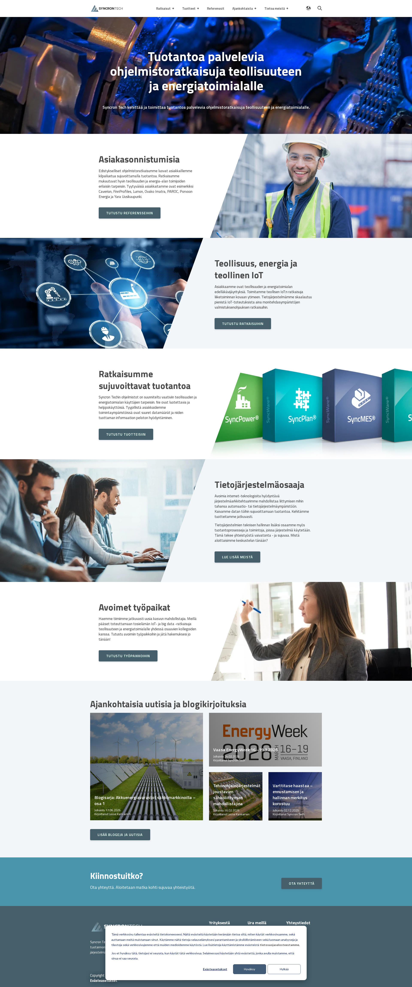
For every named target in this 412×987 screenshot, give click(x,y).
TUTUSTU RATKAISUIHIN (243, 323)
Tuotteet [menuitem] (188, 8)
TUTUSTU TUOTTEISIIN (126, 434)
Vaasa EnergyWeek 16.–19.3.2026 (245, 749)
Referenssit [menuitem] (215, 8)
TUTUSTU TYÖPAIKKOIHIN (128, 655)
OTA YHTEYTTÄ (301, 883)
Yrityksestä (219, 922)
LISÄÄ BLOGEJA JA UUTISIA (120, 834)
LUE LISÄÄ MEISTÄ (237, 557)
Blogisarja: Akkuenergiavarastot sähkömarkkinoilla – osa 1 (144, 800)
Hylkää (284, 969)
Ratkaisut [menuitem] (163, 8)
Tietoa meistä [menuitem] (274, 8)
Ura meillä (257, 922)
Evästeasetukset (215, 969)
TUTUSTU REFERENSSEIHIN (129, 213)
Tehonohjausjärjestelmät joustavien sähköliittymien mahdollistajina (237, 794)
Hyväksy (249, 969)
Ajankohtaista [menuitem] (242, 8)
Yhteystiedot (298, 922)
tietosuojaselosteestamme (279, 945)
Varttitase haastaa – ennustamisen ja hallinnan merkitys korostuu (293, 794)
